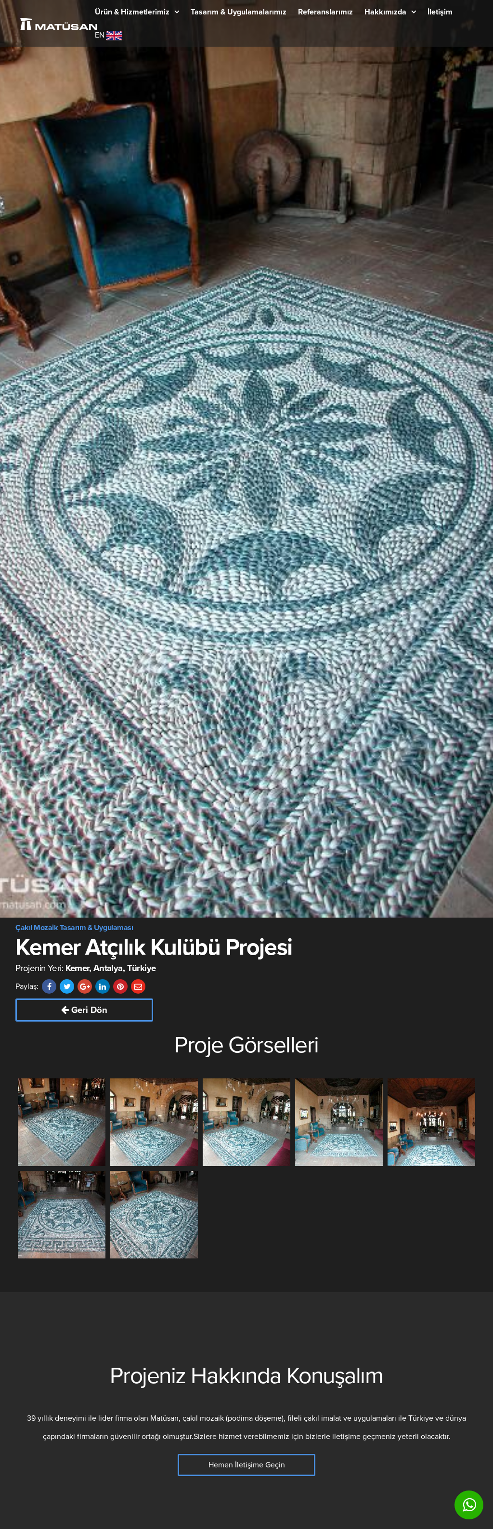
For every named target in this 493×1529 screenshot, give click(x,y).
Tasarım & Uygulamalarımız (238, 12)
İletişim (440, 12)
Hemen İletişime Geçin (246, 1465)
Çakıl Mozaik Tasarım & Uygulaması (74, 928)
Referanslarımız (325, 12)
